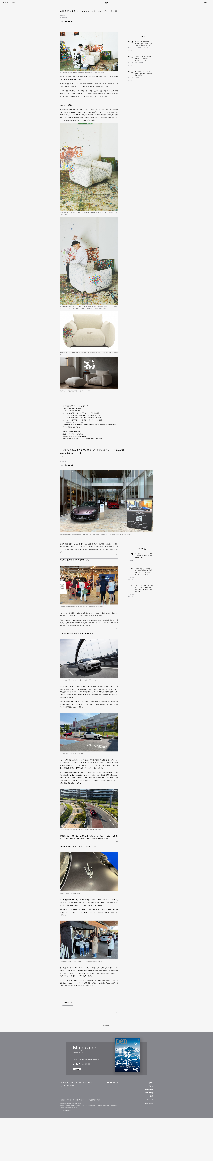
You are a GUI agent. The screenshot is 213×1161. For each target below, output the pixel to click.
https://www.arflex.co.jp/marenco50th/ (73, 422)
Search (69, 1086)
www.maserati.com (67, 1005)
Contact (90, 1082)
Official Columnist (75, 1082)
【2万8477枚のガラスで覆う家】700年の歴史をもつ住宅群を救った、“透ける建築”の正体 (143, 43)
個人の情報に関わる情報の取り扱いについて (77, 1100)
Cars (64, 456)
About (85, 1082)
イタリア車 (70, 456)
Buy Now (76, 1069)
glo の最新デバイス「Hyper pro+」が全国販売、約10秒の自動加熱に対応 (143, 73)
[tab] (5, 2)
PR (60, 456)
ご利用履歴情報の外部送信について (97, 1100)
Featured (82, 456)
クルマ (76, 456)
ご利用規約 (62, 1100)
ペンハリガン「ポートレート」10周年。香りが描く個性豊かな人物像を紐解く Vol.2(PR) (144, 555)
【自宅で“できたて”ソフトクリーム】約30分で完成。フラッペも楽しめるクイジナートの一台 (144, 58)
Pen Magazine (64, 1082)
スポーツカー (90, 456)
